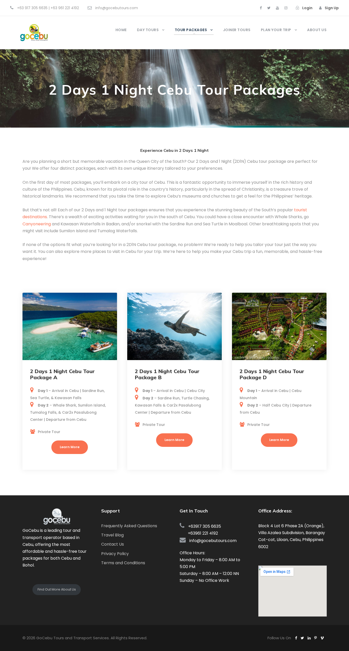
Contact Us (112, 544)
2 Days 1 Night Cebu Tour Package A (62, 374)
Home (121, 29)
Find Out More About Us (57, 589)
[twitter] (269, 7)
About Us (317, 29)
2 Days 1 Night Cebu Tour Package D (272, 374)
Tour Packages (191, 29)
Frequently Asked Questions (129, 526)
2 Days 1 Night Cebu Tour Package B (167, 374)
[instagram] (285, 7)
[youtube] (277, 7)
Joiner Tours (237, 29)
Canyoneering (36, 224)
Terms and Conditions (123, 563)
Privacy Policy (115, 554)
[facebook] (261, 7)
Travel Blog (112, 535)
